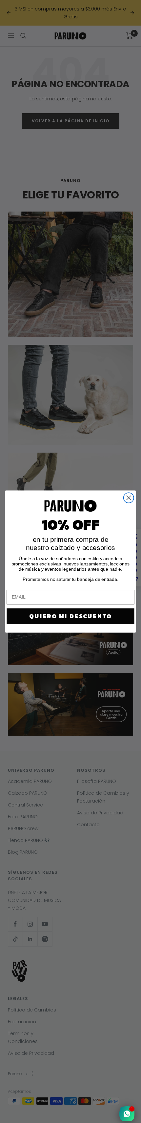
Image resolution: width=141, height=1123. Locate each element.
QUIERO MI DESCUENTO (70, 616)
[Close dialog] (129, 498)
